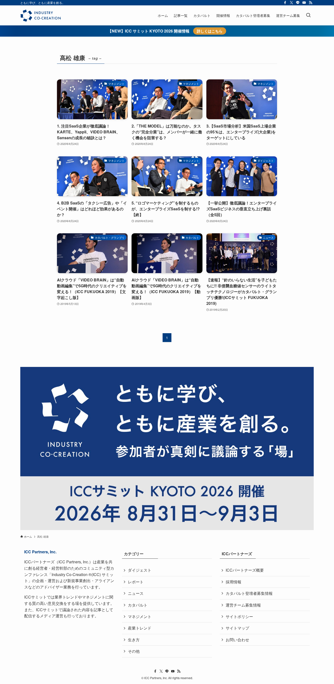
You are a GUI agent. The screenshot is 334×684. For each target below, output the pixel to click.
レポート (136, 582)
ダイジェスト (139, 570)
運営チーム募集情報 (243, 605)
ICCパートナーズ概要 (245, 570)
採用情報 (233, 582)
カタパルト (137, 605)
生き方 (134, 639)
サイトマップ (237, 628)
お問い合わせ (237, 639)
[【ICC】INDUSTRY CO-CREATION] (40, 15)
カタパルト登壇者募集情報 (249, 593)
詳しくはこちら (210, 31)
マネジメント (139, 616)
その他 (134, 651)
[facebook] (285, 2)
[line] (298, 2)
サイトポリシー (239, 616)
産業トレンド (139, 628)
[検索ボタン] (308, 15)
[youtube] (304, 2)
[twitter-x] (291, 2)
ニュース (136, 593)
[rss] (310, 2)
